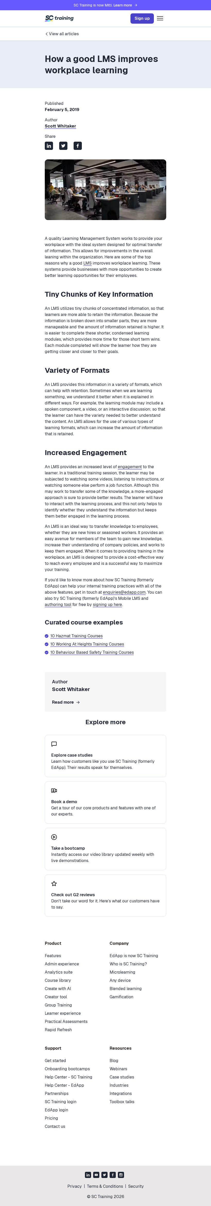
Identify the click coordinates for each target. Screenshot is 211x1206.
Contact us (55, 1126)
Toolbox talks (122, 1101)
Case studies (122, 1077)
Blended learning (126, 988)
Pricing (51, 1118)
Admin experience (62, 964)
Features (53, 955)
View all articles (64, 34)
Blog (114, 1060)
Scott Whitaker (60, 126)
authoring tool (58, 604)
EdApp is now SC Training (134, 955)
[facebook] (113, 1175)
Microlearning (122, 972)
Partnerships (56, 1093)
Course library (58, 980)
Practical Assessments (66, 1021)
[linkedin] (88, 1175)
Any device (120, 980)
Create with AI (58, 988)
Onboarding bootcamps (67, 1069)
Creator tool (56, 997)
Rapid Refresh (58, 1029)
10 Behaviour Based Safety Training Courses (92, 652)
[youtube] (96, 1175)
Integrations (121, 1093)
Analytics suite (59, 972)
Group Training (58, 1005)
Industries (119, 1085)
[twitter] (104, 1175)
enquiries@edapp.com (124, 592)
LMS (87, 263)
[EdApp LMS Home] (59, 18)
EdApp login (56, 1110)
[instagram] (121, 1175)
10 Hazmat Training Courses (76, 636)
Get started (55, 1060)
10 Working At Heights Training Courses (87, 644)
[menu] (160, 18)
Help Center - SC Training (68, 1077)
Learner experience (63, 1013)
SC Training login (60, 1101)
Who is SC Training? (128, 964)
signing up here (107, 604)
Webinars (118, 1069)
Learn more (122, 5)
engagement (130, 466)
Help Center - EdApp (64, 1085)
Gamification (121, 997)
